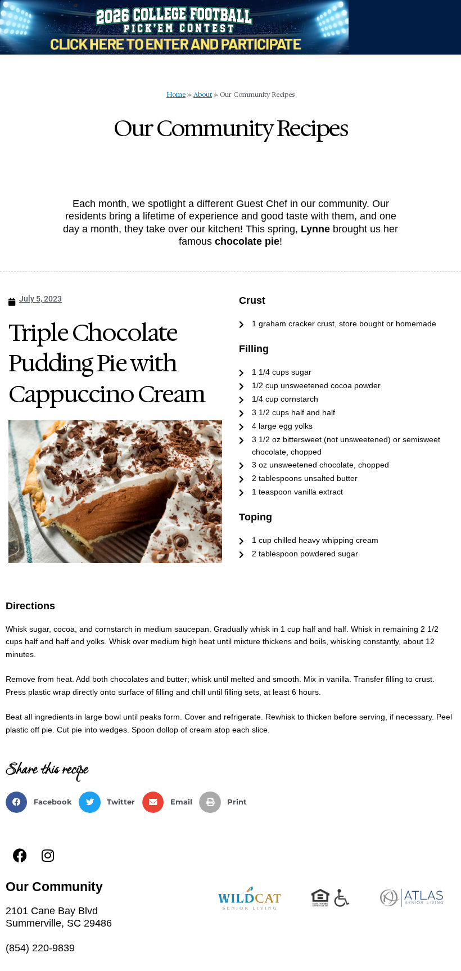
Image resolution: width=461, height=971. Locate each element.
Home (176, 94)
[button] (42, 802)
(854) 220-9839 (40, 948)
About (202, 94)
